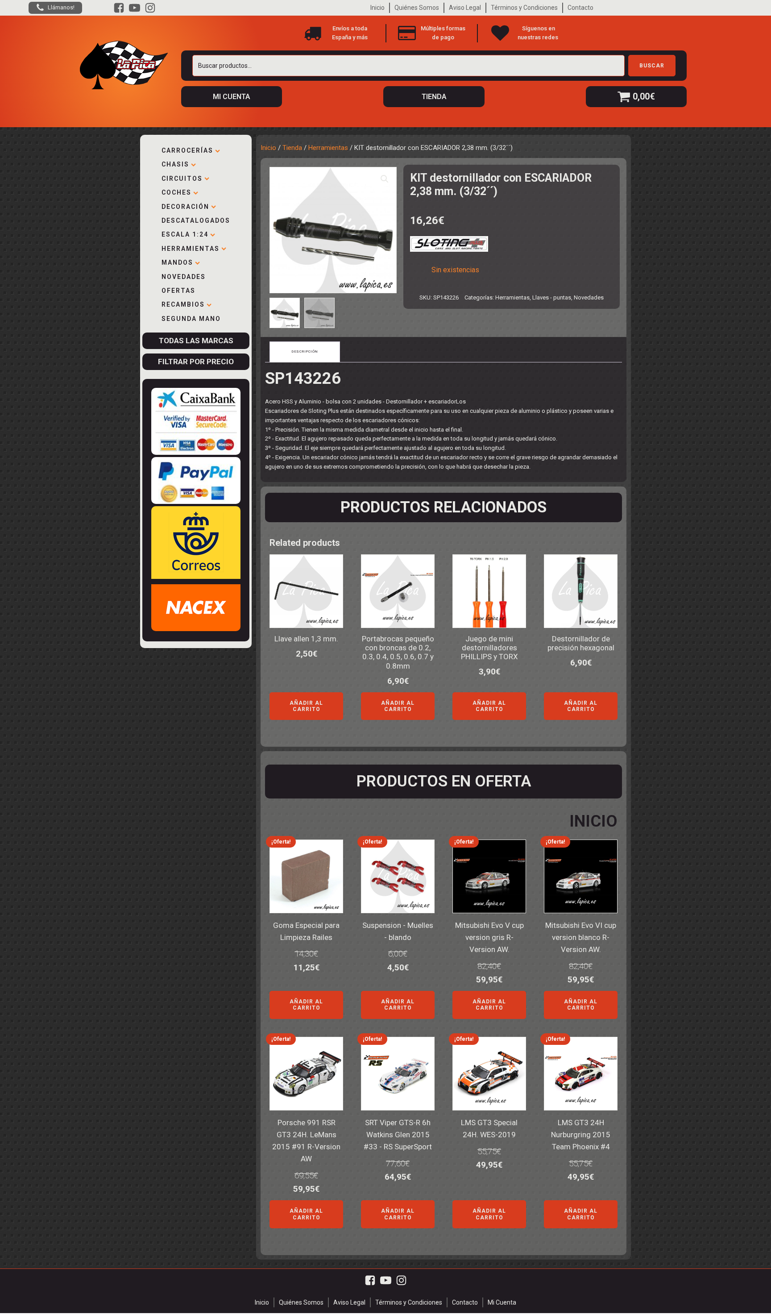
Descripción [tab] (304, 351)
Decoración (185, 206)
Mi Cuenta (502, 1302)
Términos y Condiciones (524, 7)
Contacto (580, 7)
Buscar (651, 65)
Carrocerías (187, 150)
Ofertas (178, 290)
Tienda (292, 148)
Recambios (183, 304)
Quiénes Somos (416, 7)
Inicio (377, 7)
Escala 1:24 (185, 234)
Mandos (177, 262)
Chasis (175, 164)
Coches (176, 192)
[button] (385, 179)
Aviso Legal (465, 7)
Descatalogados (196, 220)
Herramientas (191, 248)
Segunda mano (191, 318)
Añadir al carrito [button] (306, 706)
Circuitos (182, 178)
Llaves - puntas (551, 297)
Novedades (184, 276)
